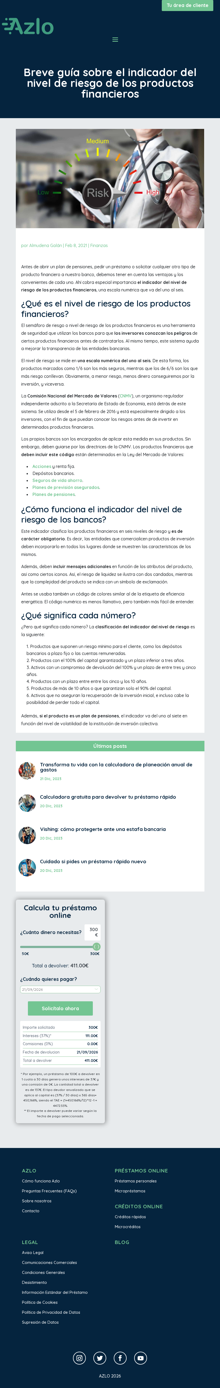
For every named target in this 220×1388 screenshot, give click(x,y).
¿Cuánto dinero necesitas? (51, 932)
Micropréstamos (130, 1190)
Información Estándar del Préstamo (55, 1292)
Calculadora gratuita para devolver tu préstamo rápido (108, 797)
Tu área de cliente (187, 5)
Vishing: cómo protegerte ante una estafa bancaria (103, 829)
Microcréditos (128, 1226)
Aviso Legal (32, 1252)
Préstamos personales (136, 1180)
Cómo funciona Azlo (41, 1180)
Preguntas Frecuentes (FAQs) (49, 1190)
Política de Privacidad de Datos (51, 1312)
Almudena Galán (45, 245)
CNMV (126, 396)
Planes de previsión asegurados (65, 487)
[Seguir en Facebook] (120, 1358)
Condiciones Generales (43, 1272)
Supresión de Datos (40, 1322)
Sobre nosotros (37, 1200)
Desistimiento (34, 1282)
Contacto (30, 1210)
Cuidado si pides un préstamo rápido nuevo (93, 861)
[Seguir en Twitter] (99, 1358)
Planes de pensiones (53, 494)
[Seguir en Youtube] (140, 1358)
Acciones (41, 466)
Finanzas (99, 245)
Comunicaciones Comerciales (49, 1262)
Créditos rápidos (130, 1216)
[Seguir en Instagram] (79, 1358)
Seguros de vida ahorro (57, 480)
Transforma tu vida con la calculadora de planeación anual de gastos (116, 767)
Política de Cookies (40, 1302)
